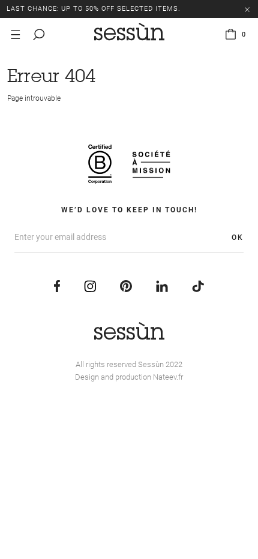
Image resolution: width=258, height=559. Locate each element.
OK (238, 237)
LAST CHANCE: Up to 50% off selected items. (94, 9)
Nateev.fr (168, 376)
